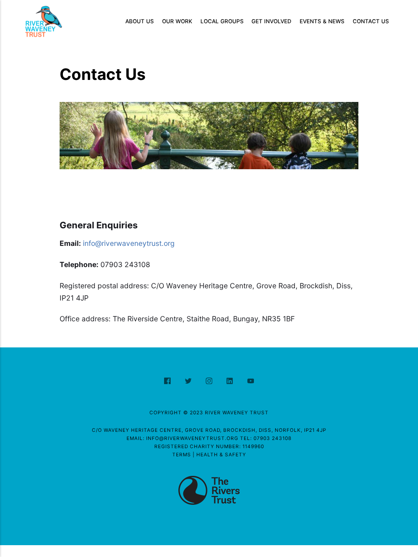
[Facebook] (168, 381)
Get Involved (271, 21)
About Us (139, 21)
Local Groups (222, 21)
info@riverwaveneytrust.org (129, 243)
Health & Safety (221, 455)
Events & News (322, 21)
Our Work (177, 21)
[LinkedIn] (230, 381)
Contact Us (371, 21)
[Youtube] (250, 381)
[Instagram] (210, 381)
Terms (181, 455)
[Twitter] (189, 381)
